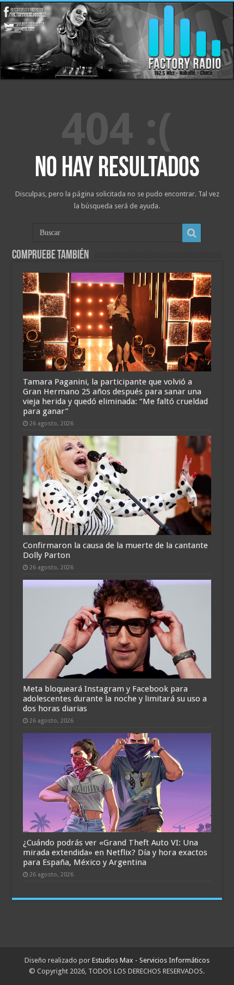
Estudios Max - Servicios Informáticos (151, 960)
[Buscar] (191, 233)
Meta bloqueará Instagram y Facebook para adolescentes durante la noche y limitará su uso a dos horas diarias (115, 698)
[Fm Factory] (117, 41)
